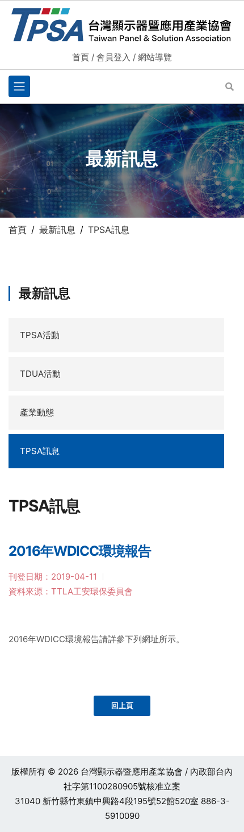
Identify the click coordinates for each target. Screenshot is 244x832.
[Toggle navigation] (19, 86)
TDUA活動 (40, 373)
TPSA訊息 (40, 451)
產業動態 (37, 412)
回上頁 (122, 705)
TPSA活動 (40, 335)
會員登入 (113, 57)
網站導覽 (155, 57)
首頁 (80, 57)
